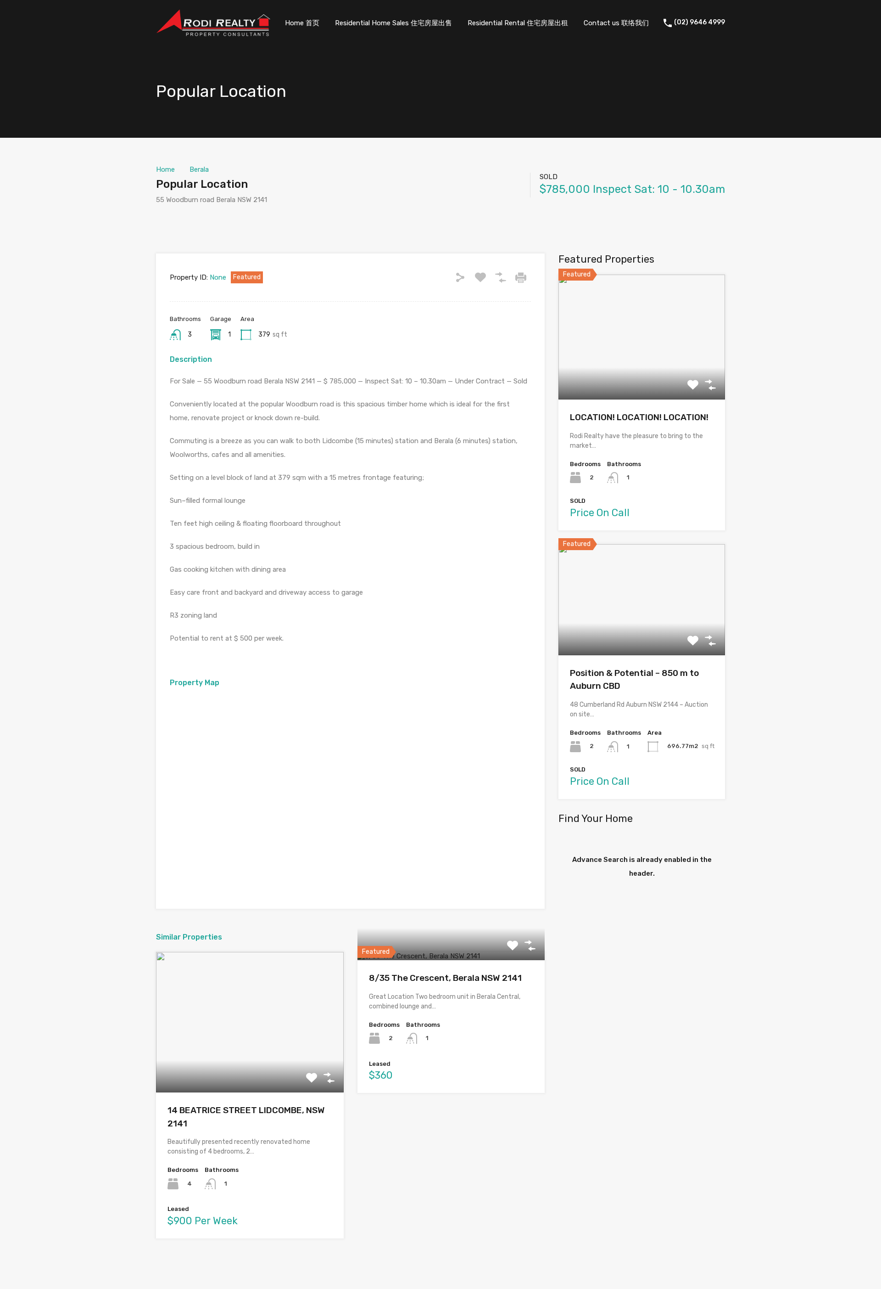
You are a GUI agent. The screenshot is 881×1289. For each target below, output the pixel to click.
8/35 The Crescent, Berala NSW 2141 (445, 978)
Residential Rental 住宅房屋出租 (518, 23)
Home (165, 169)
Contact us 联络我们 (616, 23)
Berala (199, 169)
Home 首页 (302, 23)
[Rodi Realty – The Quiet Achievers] (213, 32)
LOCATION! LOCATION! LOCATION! (639, 417)
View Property (250, 1065)
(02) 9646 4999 (699, 22)
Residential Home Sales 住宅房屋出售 (393, 23)
